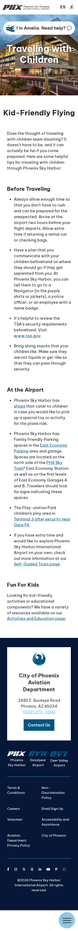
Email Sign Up (52, 809)
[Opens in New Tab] (8, 869)
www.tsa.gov (27, 335)
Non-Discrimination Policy (53, 793)
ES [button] (62, 7)
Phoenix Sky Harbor (17, 762)
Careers (13, 809)
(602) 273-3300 (39, 712)
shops (19, 406)
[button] (39, 725)
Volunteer (15, 819)
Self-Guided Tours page (37, 564)
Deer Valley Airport (59, 762)
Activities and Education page (36, 618)
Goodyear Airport (38, 762)
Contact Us (39, 725)
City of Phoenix (54, 835)
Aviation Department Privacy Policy (18, 840)
